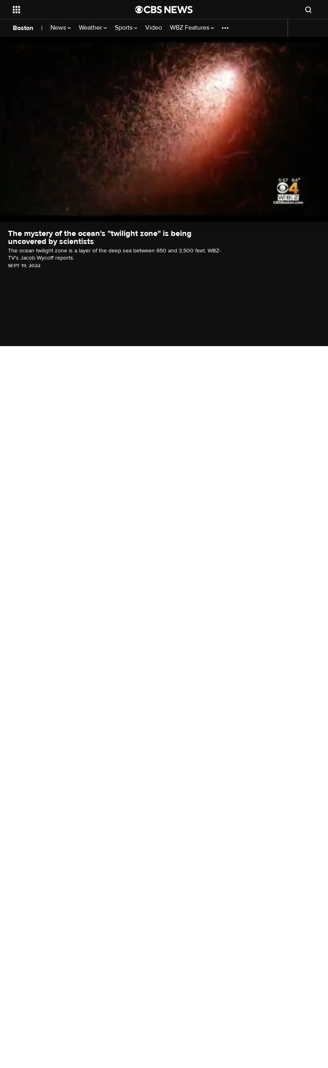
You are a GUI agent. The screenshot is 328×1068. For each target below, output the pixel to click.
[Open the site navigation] (63, 9)
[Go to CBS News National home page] (164, 10)
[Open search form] (308, 9)
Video (153, 28)
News (59, 28)
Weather (91, 28)
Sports (124, 28)
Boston (23, 28)
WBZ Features (190, 28)
